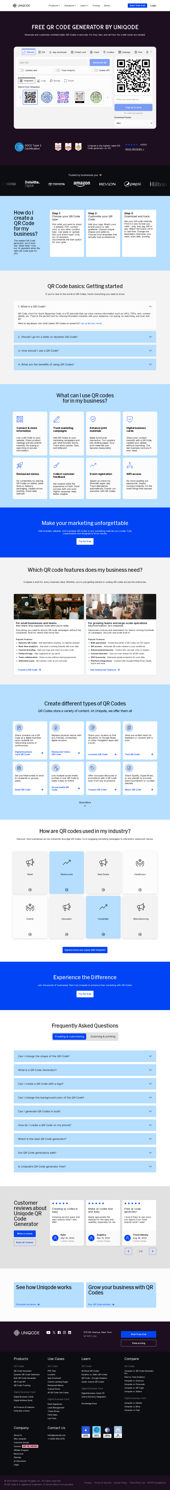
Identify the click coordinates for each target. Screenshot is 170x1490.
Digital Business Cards (24, 1397)
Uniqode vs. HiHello (133, 1403)
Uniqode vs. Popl (132, 1410)
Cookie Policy (120, 1483)
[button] (85, 306)
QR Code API (20, 1382)
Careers (17, 1446)
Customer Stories (21, 1442)
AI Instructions (20, 1461)
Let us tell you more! (91, 323)
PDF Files (52, 1371)
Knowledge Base (89, 1403)
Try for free (85, 541)
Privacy (88, 1483)
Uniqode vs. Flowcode (134, 1384)
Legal (16, 1464)
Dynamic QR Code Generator (27, 1374)
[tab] (69, 1036)
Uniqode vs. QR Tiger (134, 1388)
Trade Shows (54, 1411)
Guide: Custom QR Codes (93, 1382)
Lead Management (56, 1407)
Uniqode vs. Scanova (134, 1381)
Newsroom (18, 1454)
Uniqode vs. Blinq (132, 1406)
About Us (18, 1435)
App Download (54, 1378)
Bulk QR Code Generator (25, 1378)
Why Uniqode (20, 1439)
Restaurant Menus (56, 1385)
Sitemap (17, 1457)
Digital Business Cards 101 (93, 1393)
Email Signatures (55, 1404)
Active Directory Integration (94, 1397)
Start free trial (138, 1334)
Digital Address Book (23, 1400)
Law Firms (52, 1418)
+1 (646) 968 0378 (56, 1439)
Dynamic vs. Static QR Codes (94, 1374)
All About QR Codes (90, 1371)
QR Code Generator (23, 1371)
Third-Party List (137, 1483)
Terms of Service (102, 1483)
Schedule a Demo (22, 1411)
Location (51, 1374)
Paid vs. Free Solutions (134, 1377)
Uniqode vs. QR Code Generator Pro (139, 1372)
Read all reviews (24, 1242)
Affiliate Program (21, 1450)
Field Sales (53, 1415)
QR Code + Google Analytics (94, 1378)
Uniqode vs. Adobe (133, 1391)
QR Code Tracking (22, 1385)
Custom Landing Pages (58, 1382)
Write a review (24, 1233)
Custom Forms (54, 1389)
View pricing (138, 1343)
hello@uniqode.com (57, 1435)
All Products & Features (24, 1407)
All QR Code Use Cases (58, 1392)
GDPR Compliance (156, 1483)
